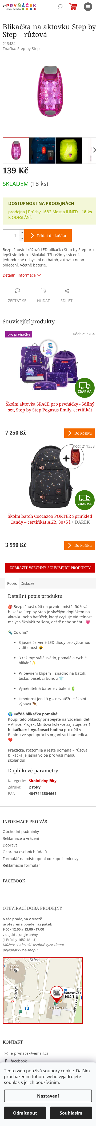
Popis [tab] (12, 583)
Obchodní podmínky (21, 831)
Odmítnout (25, 1113)
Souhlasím (71, 1113)
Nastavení (48, 1096)
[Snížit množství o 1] (21, 239)
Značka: (21, 48)
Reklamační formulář (21, 865)
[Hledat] (60, 6)
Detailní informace (19, 275)
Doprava (10, 845)
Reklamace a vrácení (21, 838)
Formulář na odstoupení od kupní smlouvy (40, 858)
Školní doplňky (43, 780)
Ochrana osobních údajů (25, 851)
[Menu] (88, 6)
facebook (19, 1061)
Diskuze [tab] (27, 583)
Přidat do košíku (51, 235)
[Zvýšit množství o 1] (21, 233)
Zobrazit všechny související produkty (50, 567)
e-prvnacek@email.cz (30, 1053)
